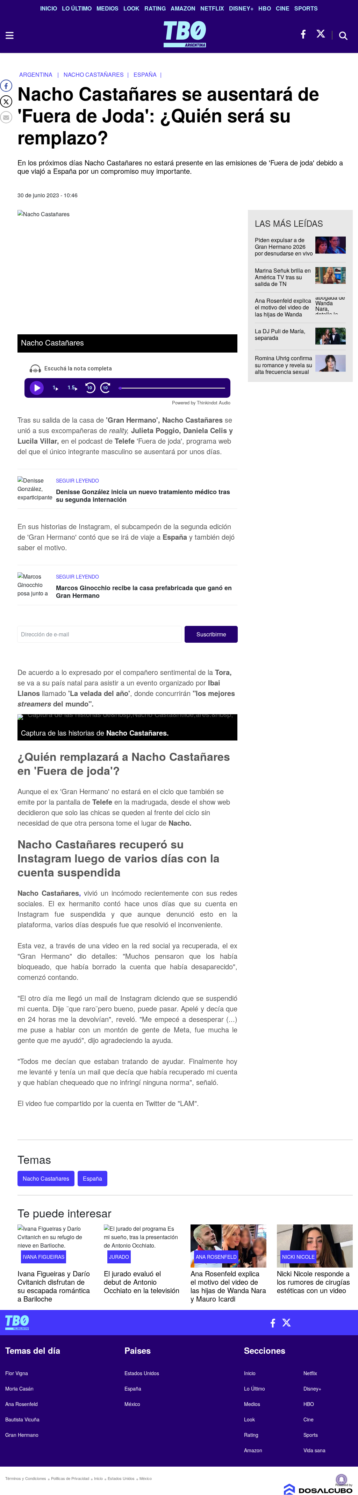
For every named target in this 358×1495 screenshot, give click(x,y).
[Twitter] (6, 101)
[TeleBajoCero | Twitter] (320, 34)
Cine (282, 8)
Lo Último (77, 8)
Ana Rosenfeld (216, 1256)
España (92, 1178)
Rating (155, 8)
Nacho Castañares (46, 1178)
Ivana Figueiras (43, 1256)
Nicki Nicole (298, 1256)
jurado (119, 1256)
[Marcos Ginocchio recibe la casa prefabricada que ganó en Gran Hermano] (34, 586)
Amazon (183, 8)
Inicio (48, 8)
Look (131, 8)
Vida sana (314, 1450)
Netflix (212, 8)
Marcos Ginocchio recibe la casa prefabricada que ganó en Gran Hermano (144, 591)
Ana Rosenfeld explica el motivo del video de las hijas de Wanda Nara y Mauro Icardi (283, 310)
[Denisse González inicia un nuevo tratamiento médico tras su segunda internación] (34, 489)
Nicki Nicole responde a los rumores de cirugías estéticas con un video (313, 1281)
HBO (264, 8)
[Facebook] (6, 86)
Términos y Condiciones (25, 1478)
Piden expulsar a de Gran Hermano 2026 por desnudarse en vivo (284, 246)
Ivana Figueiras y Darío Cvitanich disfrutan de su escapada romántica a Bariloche (53, 1286)
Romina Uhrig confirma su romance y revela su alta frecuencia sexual (283, 365)
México (132, 1403)
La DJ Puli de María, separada (280, 334)
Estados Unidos (141, 1373)
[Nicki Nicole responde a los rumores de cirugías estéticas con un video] (315, 1246)
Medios (107, 8)
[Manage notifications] (341, 1479)
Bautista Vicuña (22, 1419)
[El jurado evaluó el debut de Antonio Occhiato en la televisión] (142, 1246)
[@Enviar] (6, 117)
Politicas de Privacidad (70, 1478)
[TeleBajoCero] (89, 1322)
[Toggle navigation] (9, 35)
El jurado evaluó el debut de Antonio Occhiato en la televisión (141, 1281)
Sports (306, 8)
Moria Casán (19, 1388)
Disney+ (241, 8)
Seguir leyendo (77, 480)
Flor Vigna (16, 1373)
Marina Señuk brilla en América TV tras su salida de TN (283, 277)
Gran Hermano (21, 1434)
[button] (211, 634)
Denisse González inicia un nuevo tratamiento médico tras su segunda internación (143, 495)
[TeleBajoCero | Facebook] (305, 34)
